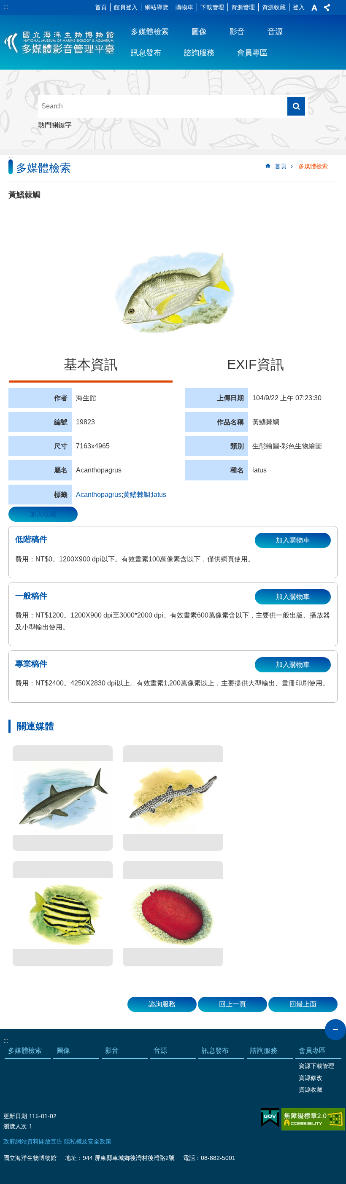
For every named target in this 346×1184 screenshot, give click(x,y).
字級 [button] (314, 7)
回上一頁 (232, 1004)
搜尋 (296, 106)
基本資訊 (91, 364)
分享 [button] (327, 7)
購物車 (184, 7)
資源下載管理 (316, 1066)
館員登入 (126, 7)
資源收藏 (274, 7)
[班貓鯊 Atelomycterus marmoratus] (173, 798)
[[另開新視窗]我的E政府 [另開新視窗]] (270, 1117)
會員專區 (252, 53)
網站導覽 (156, 7)
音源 (275, 31)
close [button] (335, 1029)
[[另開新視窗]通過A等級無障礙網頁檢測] (313, 1119)
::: (5, 7)
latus (159, 494)
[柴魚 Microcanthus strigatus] (63, 913)
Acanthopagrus (99, 494)
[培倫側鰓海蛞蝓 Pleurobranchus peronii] (173, 913)
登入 (299, 7)
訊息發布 (146, 53)
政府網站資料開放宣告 (32, 1141)
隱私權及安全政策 (87, 1141)
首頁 (101, 7)
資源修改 (310, 1077)
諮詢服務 (199, 53)
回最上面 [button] (302, 1004)
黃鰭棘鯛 (136, 494)
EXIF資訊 (255, 364)
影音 (237, 31)
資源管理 (243, 7)
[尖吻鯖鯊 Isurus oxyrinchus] (63, 798)
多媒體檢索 (150, 31)
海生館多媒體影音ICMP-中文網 (59, 42)
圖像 (199, 31)
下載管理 (212, 7)
